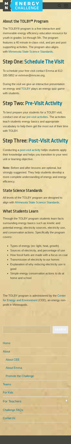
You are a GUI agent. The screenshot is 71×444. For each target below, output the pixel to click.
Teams (7, 384)
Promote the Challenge (20, 376)
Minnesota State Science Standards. (31, 51)
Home (6, 343)
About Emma (14, 367)
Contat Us (9, 418)
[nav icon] (66, 5)
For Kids (8, 392)
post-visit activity (30, 150)
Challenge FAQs (13, 410)
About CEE (13, 359)
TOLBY (25, 88)
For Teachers (12, 401)
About (6, 351)
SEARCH (60, 329)
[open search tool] (59, 5)
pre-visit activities (37, 117)
